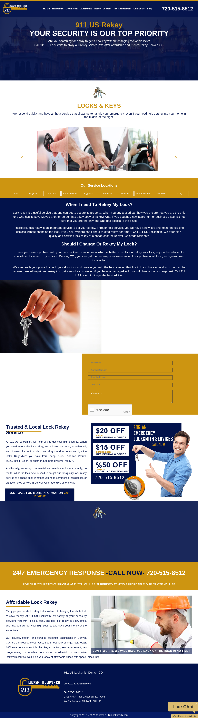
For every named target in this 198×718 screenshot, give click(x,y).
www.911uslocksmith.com (77, 683)
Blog (149, 8)
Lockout (107, 8)
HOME (46, 8)
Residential (57, 8)
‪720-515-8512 (177, 8)
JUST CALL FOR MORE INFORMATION (40, 494)
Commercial (72, 8)
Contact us (139, 8)
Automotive (86, 8)
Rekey (97, 8)
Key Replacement (122, 8)
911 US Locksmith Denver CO (83, 672)
